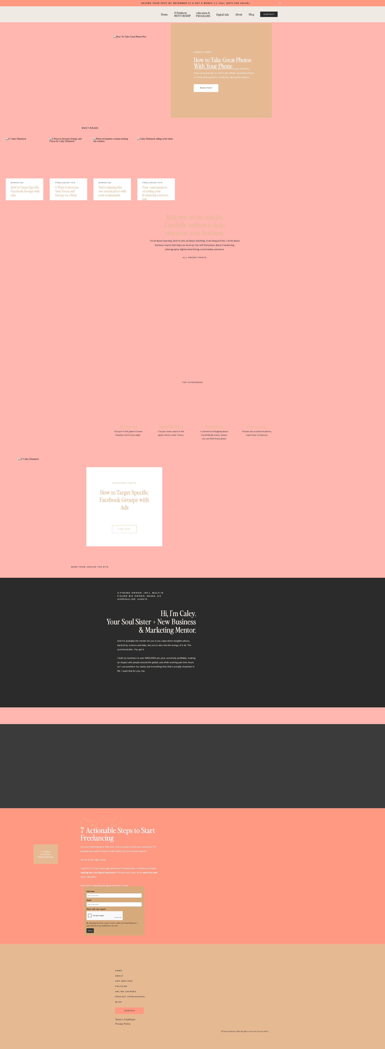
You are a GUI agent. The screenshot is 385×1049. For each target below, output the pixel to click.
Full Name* (90, 891)
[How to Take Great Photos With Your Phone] (148, 69)
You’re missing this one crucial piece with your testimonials (112, 191)
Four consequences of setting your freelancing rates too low (155, 193)
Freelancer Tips (65, 183)
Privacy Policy (122, 1023)
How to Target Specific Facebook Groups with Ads (25, 191)
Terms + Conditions (125, 1019)
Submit (90, 930)
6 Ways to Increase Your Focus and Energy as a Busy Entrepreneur (67, 193)
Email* (89, 900)
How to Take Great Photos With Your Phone (222, 63)
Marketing (17, 183)
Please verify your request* (96, 909)
